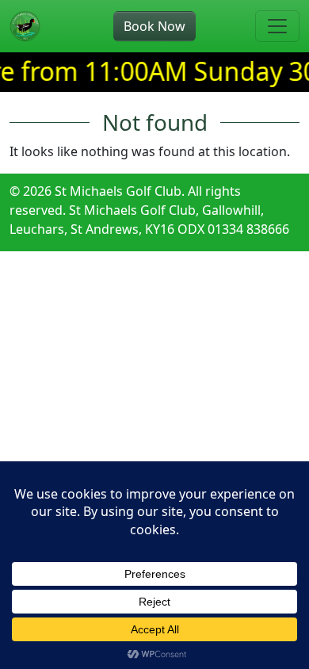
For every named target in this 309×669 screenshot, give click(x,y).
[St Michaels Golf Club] (25, 26)
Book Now (154, 26)
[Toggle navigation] (277, 26)
